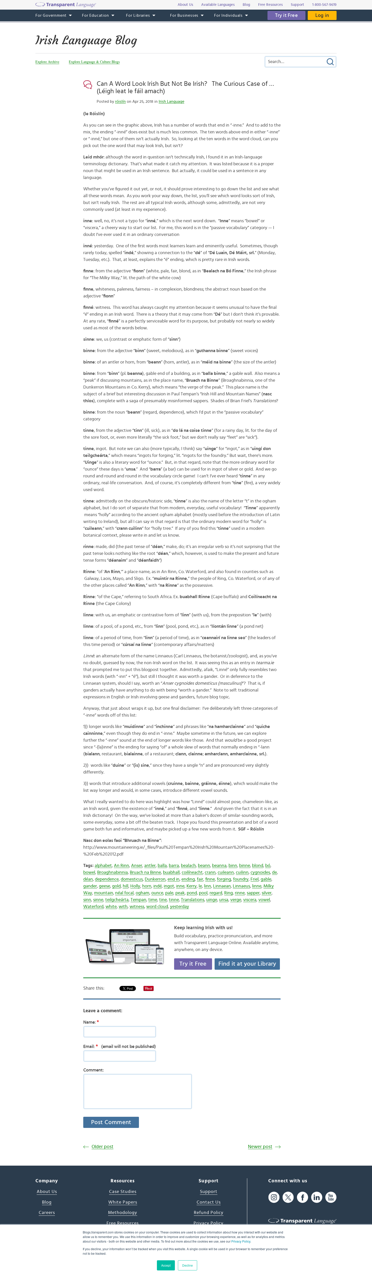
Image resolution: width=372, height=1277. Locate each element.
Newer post (260, 1146)
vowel (264, 900)
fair (200, 879)
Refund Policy (208, 1212)
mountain (103, 893)
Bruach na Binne (145, 872)
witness (137, 906)
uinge (211, 900)
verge (235, 900)
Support (208, 1191)
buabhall (171, 872)
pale (169, 893)
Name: (91, 1022)
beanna (219, 865)
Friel (255, 879)
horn (146, 886)
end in (173, 879)
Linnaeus (241, 886)
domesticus (132, 879)
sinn (87, 900)
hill (125, 886)
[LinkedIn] (316, 1197)
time (152, 900)
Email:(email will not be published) (119, 1046)
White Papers (122, 1202)
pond (192, 893)
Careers (47, 1212)
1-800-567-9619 (324, 5)
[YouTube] (331, 1197)
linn (207, 886)
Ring (228, 893)
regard (216, 893)
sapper (253, 893)
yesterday (179, 906)
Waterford (93, 906)
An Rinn (121, 865)
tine (163, 900)
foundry (241, 879)
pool (203, 893)
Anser (136, 865)
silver (267, 893)
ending (188, 879)
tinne (174, 900)
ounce (157, 893)
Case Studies (122, 1191)
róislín (120, 101)
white (111, 906)
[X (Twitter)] (288, 1197)
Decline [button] (187, 1265)
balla (162, 865)
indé (157, 886)
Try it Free (286, 15)
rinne (240, 893)
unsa (223, 900)
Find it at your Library (247, 964)
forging (224, 879)
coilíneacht (192, 872)
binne (244, 865)
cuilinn (242, 872)
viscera (249, 900)
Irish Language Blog (86, 40)
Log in (322, 15)
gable (266, 879)
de (274, 872)
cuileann (226, 872)
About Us (47, 1191)
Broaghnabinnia (112, 872)
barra (174, 865)
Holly (135, 886)
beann (204, 865)
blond (257, 865)
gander (90, 886)
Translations (192, 900)
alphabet (103, 865)
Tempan (138, 900)
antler (150, 865)
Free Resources (123, 1223)
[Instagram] (274, 1197)
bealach (188, 865)
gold (116, 886)
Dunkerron (155, 879)
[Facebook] (302, 1197)
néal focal (124, 893)
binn (233, 865)
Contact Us (209, 1202)
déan (88, 879)
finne (210, 879)
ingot (169, 886)
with (123, 906)
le (200, 886)
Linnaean (222, 886)
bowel (89, 872)
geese (104, 886)
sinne (98, 900)
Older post (102, 1146)
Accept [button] (166, 1265)
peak (180, 893)
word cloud (157, 906)
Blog (47, 1202)
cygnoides (260, 872)
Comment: (93, 1070)
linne (256, 886)
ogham (142, 893)
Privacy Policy (240, 1241)
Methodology (122, 1212)
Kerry (192, 886)
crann (210, 872)
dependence (107, 879)
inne (180, 886)
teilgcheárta (117, 900)
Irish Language (171, 101)
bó (267, 865)
